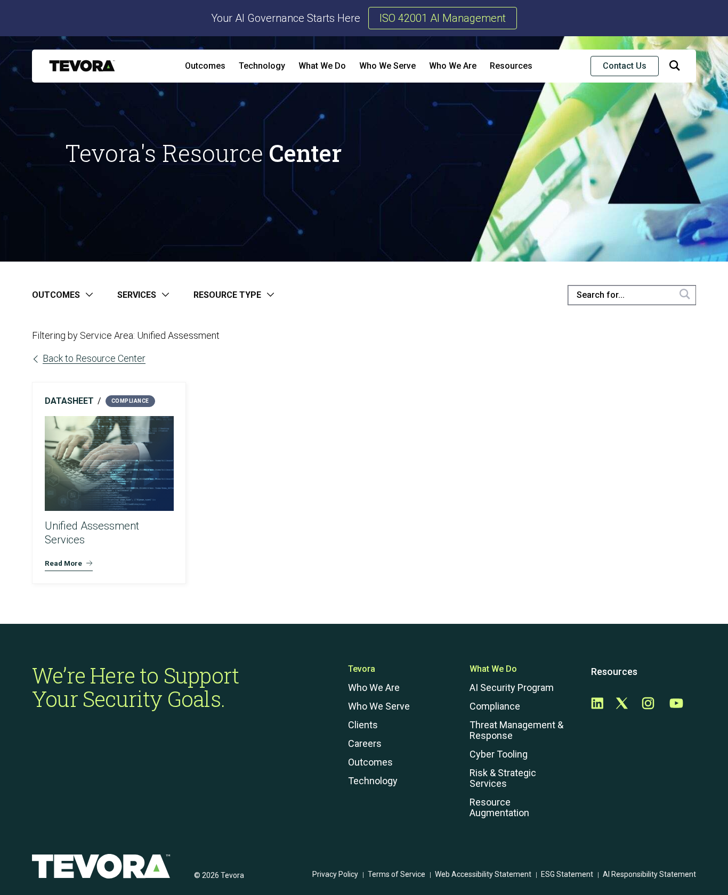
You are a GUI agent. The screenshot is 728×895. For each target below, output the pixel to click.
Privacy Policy (335, 874)
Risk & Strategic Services (503, 778)
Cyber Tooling (499, 754)
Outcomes (205, 66)
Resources (511, 66)
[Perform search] (685, 295)
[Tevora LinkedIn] (597, 704)
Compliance (495, 706)
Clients (363, 725)
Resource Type (227, 295)
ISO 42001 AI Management (442, 18)
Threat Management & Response (516, 730)
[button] (674, 67)
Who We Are (452, 66)
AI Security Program (512, 687)
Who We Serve (387, 66)
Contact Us (624, 66)
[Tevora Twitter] (622, 704)
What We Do (322, 66)
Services (136, 295)
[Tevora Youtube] (676, 704)
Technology (262, 66)
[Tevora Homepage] (82, 65)
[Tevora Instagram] (648, 704)
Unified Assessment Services (92, 532)
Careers (365, 743)
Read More (63, 563)
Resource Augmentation (499, 807)
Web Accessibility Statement (483, 874)
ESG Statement (567, 874)
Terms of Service (396, 874)
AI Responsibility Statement (649, 874)
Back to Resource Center (94, 358)
